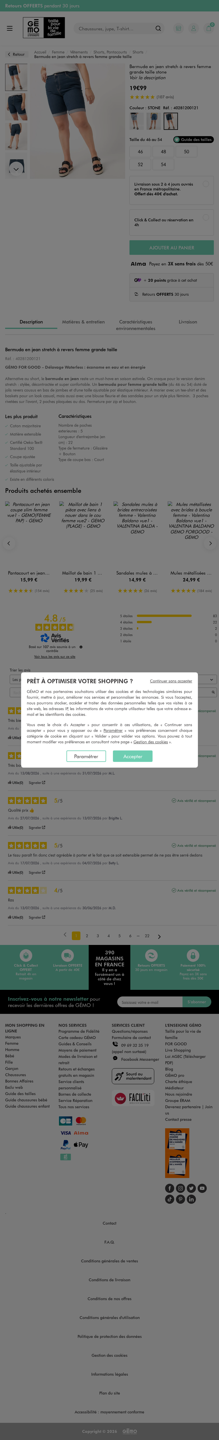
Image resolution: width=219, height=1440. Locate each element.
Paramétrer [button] (113, 730)
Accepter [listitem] (132, 756)
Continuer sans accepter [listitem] (171, 681)
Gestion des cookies (150, 741)
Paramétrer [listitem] (86, 756)
